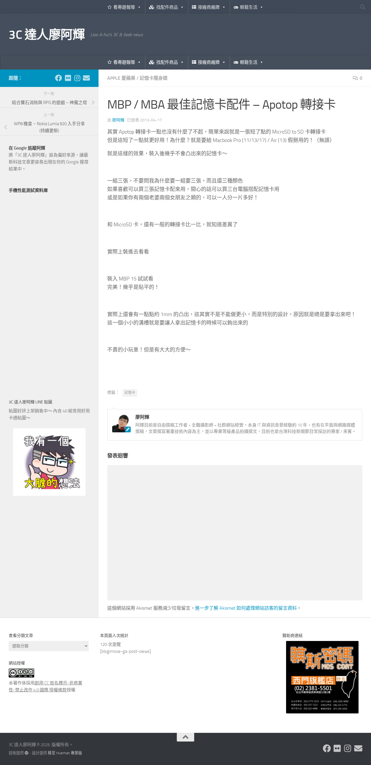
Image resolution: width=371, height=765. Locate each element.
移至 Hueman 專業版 (65, 753)
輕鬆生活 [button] (248, 7)
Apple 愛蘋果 (121, 78)
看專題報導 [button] (124, 7)
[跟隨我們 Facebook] (58, 77)
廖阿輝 (118, 120)
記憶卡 (130, 393)
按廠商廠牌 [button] (209, 7)
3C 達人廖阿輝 (47, 35)
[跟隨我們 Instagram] (77, 77)
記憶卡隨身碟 (154, 78)
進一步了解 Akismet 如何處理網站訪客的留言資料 (246, 608)
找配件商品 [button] (167, 7)
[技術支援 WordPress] (26, 753)
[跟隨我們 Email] (86, 77)
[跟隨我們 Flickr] (67, 77)
